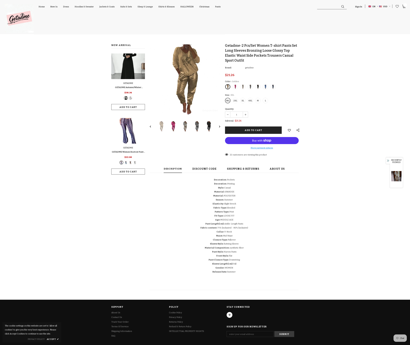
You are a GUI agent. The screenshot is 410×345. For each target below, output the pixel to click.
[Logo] (19, 18)
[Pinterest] (229, 315)
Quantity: (229, 109)
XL (243, 100)
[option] (185, 79)
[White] (134, 162)
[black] (125, 98)
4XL (250, 100)
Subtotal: (229, 121)
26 (231, 155)
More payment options (262, 148)
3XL (228, 100)
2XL (235, 100)
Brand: (228, 67)
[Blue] (125, 162)
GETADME (128, 83)
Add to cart (128, 107)
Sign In (358, 6)
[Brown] (130, 162)
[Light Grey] (130, 98)
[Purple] (121, 162)
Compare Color (210, 110)
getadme (249, 67)
